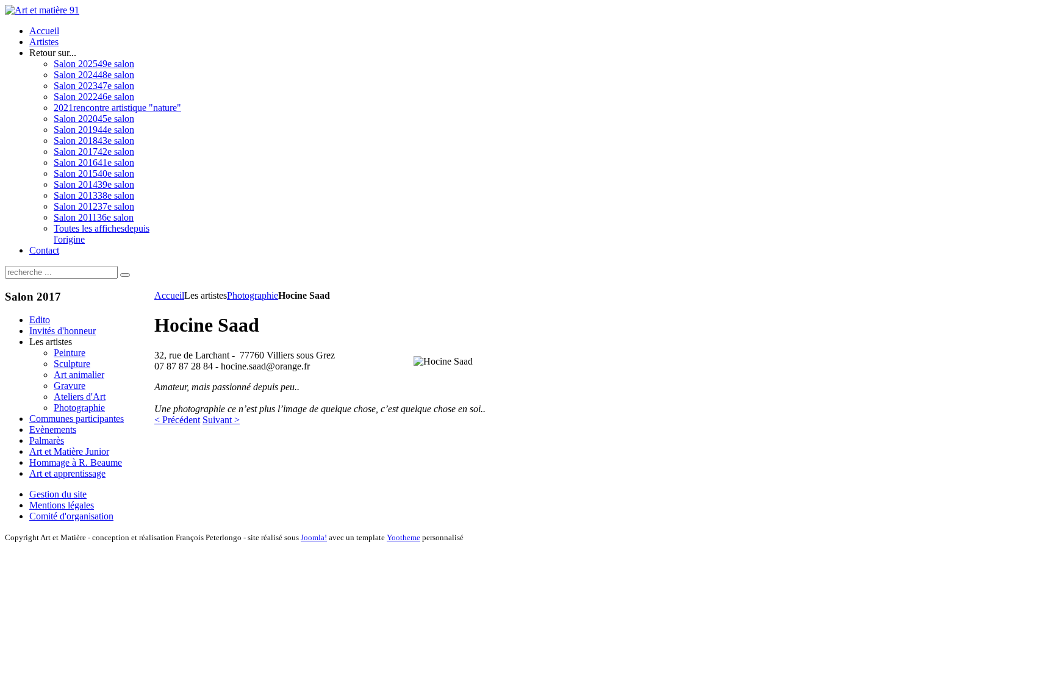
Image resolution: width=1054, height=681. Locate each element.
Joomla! (314, 537)
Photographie (252, 295)
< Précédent (177, 420)
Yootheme (403, 537)
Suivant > (221, 420)
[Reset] (125, 275)
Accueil (169, 295)
